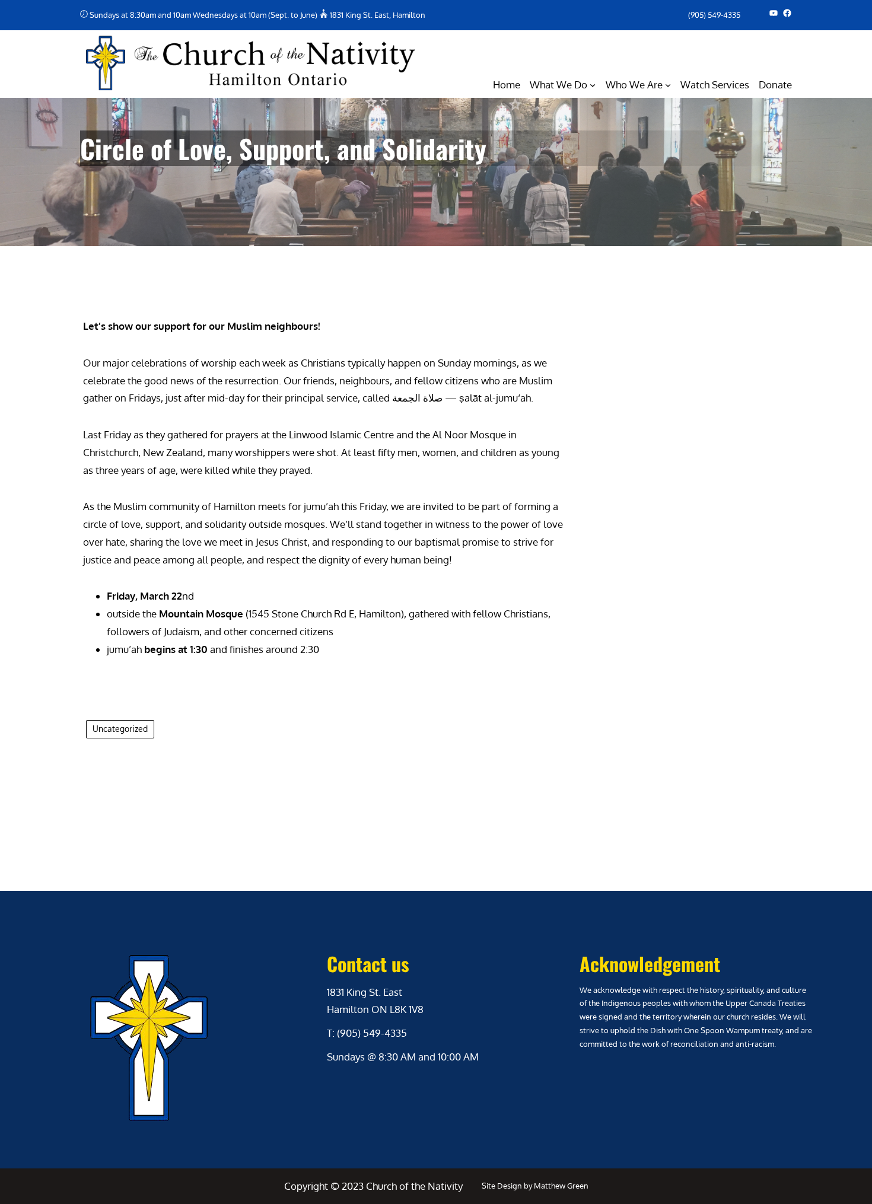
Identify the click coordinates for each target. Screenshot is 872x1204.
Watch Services (714, 84)
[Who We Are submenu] (668, 85)
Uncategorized (120, 729)
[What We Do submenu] (593, 85)
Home (506, 84)
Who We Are (634, 84)
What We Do (558, 84)
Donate (775, 84)
